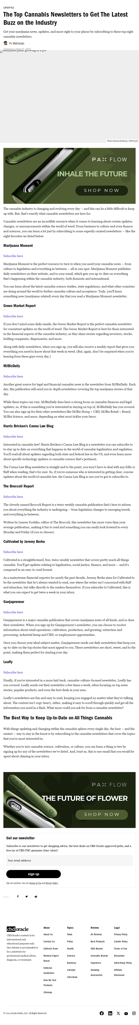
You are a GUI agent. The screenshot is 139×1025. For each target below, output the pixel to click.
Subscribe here (13, 256)
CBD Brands (97, 949)
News (69, 935)
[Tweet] (26, 896)
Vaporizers (96, 963)
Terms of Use (35, 883)
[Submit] (36, 896)
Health (70, 949)
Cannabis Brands (99, 956)
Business (71, 963)
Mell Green (18, 43)
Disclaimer (119, 956)
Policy (70, 942)
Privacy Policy (52, 883)
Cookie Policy (120, 942)
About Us (48, 935)
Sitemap (48, 992)
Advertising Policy (123, 963)
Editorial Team (51, 949)
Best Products (98, 942)
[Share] (18, 896)
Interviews (72, 977)
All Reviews (96, 935)
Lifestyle (8, 8)
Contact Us (49, 942)
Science (71, 956)
